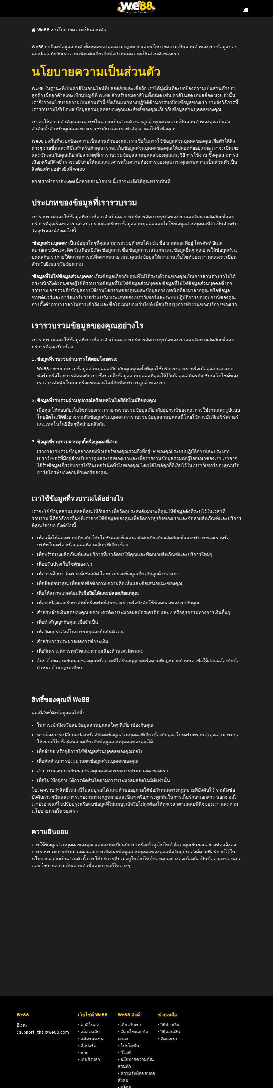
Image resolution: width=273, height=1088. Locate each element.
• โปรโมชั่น (128, 1046)
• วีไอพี (124, 1053)
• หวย (83, 1053)
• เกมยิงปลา (89, 1060)
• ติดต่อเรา (167, 1039)
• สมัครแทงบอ (91, 1039)
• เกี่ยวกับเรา (129, 1025)
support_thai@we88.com (44, 1032)
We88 (43, 30)
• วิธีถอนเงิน (169, 1032)
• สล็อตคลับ (89, 1032)
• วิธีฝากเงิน (168, 1025)
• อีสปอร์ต (87, 1046)
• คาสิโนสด (88, 1025)
